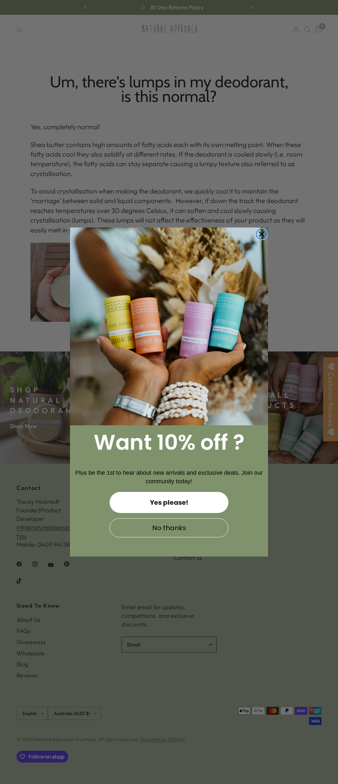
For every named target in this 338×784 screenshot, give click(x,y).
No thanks (169, 527)
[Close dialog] (261, 234)
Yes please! (169, 502)
